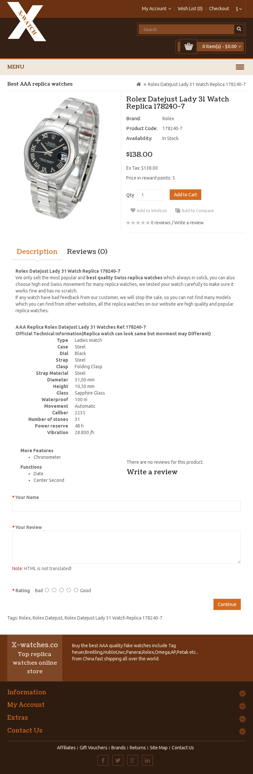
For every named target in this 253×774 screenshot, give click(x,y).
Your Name (27, 497)
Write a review (189, 222)
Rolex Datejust (48, 618)
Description (37, 252)
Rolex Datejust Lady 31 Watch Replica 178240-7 (197, 84)
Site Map (159, 747)
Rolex (168, 118)
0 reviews (161, 222)
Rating (22, 590)
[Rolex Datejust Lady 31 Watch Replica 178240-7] (61, 158)
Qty (130, 195)
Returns (138, 747)
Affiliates (66, 747)
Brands (118, 747)
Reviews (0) (87, 252)
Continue (227, 604)
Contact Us (183, 747)
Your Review (28, 527)
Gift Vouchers (93, 747)
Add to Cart (185, 194)
